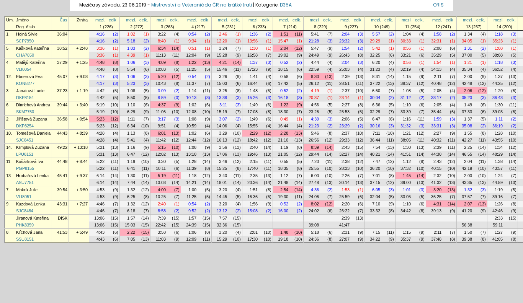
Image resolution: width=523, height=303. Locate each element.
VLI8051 (23, 196)
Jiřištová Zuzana (31, 119)
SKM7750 (25, 111)
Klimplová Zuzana (32, 147)
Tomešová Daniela (33, 133)
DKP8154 (25, 97)
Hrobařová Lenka (32, 175)
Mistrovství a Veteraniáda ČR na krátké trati (202, 5)
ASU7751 (25, 182)
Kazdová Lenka (30, 204)
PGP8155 (25, 168)
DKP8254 (25, 126)
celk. (113, 20)
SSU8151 (25, 239)
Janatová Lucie (30, 90)
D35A (286, 5)
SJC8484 (24, 211)
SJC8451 (24, 140)
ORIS (438, 5)
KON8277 (25, 83)
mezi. (100, 20)
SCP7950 (25, 41)
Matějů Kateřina (30, 62)
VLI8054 (23, 69)
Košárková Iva (29, 161)
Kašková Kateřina (32, 48)
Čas (63, 20)
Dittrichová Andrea (33, 105)
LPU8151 (24, 154)
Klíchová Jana (29, 232)
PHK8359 (25, 225)
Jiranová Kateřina (32, 218)
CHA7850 (25, 55)
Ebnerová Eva (29, 76)
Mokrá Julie (27, 189)
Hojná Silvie (27, 34)
